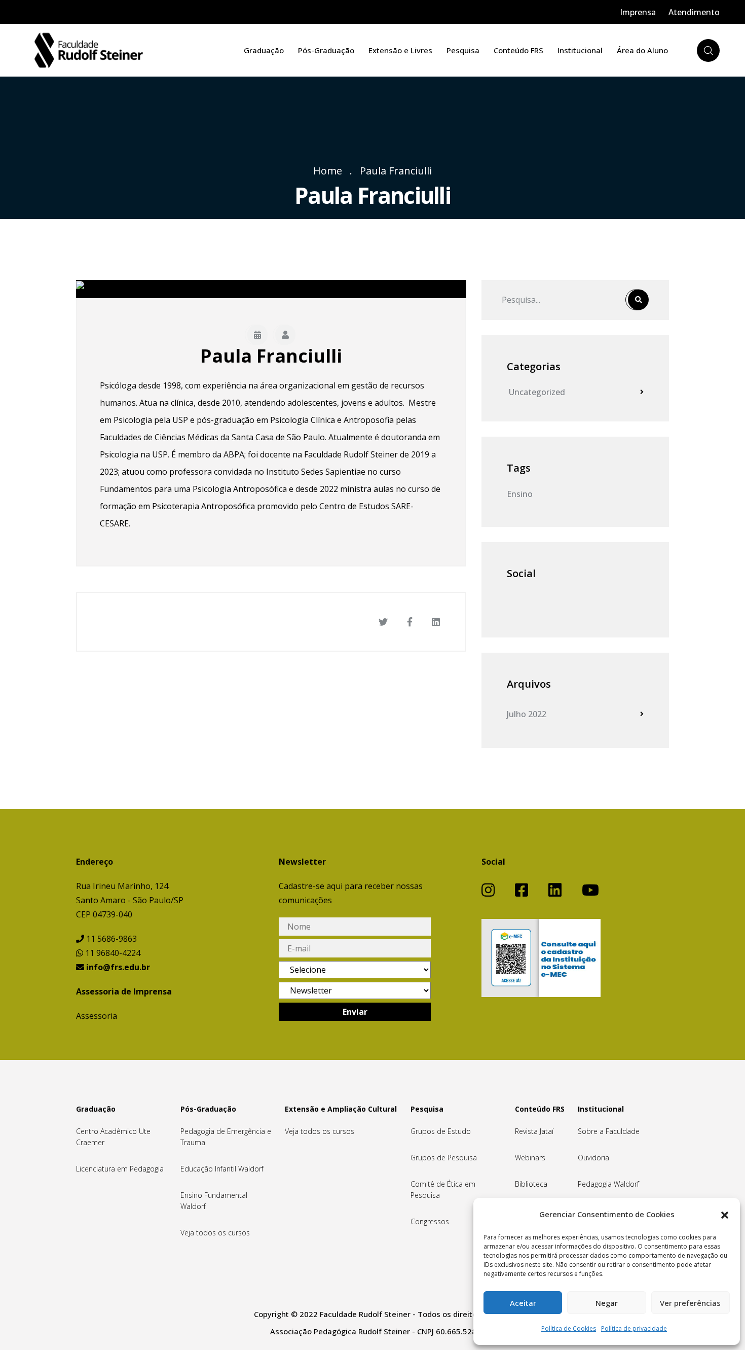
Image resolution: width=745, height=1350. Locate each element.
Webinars (530, 1157)
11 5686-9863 (110, 938)
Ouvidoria (593, 1157)
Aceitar (523, 1303)
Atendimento (694, 12)
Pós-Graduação (326, 50)
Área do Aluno (642, 50)
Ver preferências (690, 1303)
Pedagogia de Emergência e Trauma (225, 1136)
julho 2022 (526, 714)
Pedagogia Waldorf (608, 1184)
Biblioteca (531, 1184)
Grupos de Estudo (441, 1131)
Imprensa (638, 12)
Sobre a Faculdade (609, 1131)
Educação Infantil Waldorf (222, 1169)
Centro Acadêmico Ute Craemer (113, 1136)
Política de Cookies (568, 1328)
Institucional (580, 50)
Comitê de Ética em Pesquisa (443, 1189)
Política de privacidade (634, 1328)
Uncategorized (536, 392)
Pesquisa (462, 50)
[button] (725, 1214)
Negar (606, 1303)
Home (327, 170)
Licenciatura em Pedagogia (120, 1169)
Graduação (264, 50)
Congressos (430, 1221)
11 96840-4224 (111, 952)
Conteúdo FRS (518, 50)
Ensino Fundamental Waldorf (213, 1200)
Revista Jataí (534, 1131)
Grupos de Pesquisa (444, 1157)
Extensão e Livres (400, 50)
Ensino (520, 494)
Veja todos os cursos (215, 1232)
